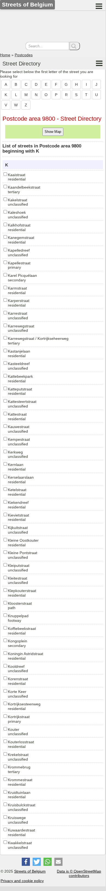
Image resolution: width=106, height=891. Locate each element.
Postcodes (24, 55)
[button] (26, 862)
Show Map (53, 132)
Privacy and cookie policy (22, 881)
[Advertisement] (52, 27)
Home (5, 55)
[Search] (75, 46)
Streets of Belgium (30, 871)
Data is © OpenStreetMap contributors (79, 873)
